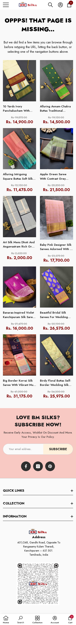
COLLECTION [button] (13, 503)
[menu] (6, 5)
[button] (50, 5)
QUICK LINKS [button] (13, 490)
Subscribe (58, 449)
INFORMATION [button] (15, 516)
